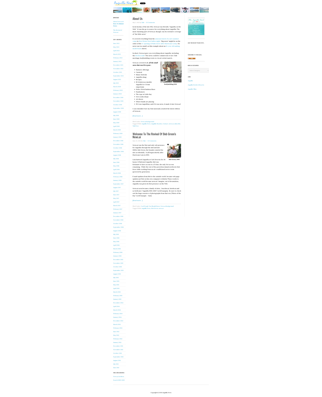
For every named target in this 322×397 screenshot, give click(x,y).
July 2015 (116, 277)
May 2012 (116, 335)
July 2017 (116, 191)
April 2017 (116, 202)
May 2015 (116, 285)
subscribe (177, 124)
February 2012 (117, 339)
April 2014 (116, 306)
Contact (165, 124)
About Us (137, 18)
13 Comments (152, 141)
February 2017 (117, 209)
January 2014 (117, 317)
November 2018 (118, 144)
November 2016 (118, 220)
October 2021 (117, 72)
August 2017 (117, 187)
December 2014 (118, 303)
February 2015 (117, 295)
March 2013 (117, 324)
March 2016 (117, 249)
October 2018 (117, 148)
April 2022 (116, 50)
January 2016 (117, 256)
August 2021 (117, 79)
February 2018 (117, 177)
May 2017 (116, 198)
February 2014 (117, 313)
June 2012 (116, 331)
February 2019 (117, 133)
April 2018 (116, 169)
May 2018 (116, 166)
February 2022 (118, 58)
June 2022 (116, 43)
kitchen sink (139, 56)
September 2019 (118, 108)
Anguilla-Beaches (156, 124)
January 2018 (117, 180)
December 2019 (118, 97)
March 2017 (117, 205)
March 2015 (117, 292)
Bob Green (154, 208)
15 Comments (150, 22)
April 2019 (116, 126)
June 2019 (116, 119)
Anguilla (190, 81)
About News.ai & (118, 24)
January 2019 (117, 137)
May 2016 (116, 241)
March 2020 (117, 86)
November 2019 (118, 101)
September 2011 (118, 357)
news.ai (171, 124)
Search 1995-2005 (119, 380)
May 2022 (116, 47)
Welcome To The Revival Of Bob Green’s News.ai (154, 135)
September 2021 (118, 76)
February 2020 (118, 90)
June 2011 (116, 367)
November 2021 (118, 68)
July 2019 (116, 115)
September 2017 (118, 184)
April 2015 (116, 288)
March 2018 (117, 173)
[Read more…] (138, 116)
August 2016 (117, 231)
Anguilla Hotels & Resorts (196, 85)
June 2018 (116, 162)
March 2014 (117, 310)
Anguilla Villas (192, 89)
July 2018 (116, 159)
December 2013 (118, 321)
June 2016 (116, 238)
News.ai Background (147, 121)
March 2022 (117, 54)
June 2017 (116, 195)
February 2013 (117, 328)
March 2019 (117, 130)
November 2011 (118, 349)
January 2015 (117, 299)
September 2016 (118, 227)
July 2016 (116, 234)
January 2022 (117, 61)
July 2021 (116, 83)
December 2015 (118, 259)
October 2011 (117, 353)
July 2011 (116, 364)
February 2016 (117, 252)
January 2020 (117, 94)
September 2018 (118, 151)
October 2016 (117, 223)
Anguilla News (126, 2)
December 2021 (118, 65)
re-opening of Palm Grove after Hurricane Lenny (159, 44)
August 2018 (117, 155)
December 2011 (118, 346)
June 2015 (116, 281)
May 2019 (116, 122)
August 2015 (117, 274)
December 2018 (118, 140)
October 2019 (117, 104)
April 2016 (116, 245)
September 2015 (118, 270)
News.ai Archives (118, 376)
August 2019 (117, 112)
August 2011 (117, 360)
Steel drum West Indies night (149, 41)
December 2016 (118, 216)
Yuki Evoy (136, 126)
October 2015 (117, 267)
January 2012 (117, 342)
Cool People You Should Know (150, 206)
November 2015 (118, 263)
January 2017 (117, 213)
